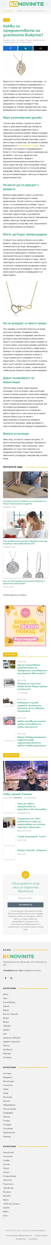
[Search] (47, 4)
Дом (5, 1034)
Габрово (7, 1026)
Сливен (6, 1160)
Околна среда (9, 1109)
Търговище (8, 1188)
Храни (6, 1200)
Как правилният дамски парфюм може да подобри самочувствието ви (25, 542)
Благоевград (9, 1002)
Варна (6, 1010)
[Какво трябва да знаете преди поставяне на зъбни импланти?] (9, 721)
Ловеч (6, 1089)
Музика (6, 1101)
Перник (6, 1117)
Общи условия (41, 1236)
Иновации (7, 1049)
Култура (7, 1073)
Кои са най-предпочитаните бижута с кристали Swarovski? (24, 582)
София (6, 1168)
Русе (5, 1215)
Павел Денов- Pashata (17, 794)
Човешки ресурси (11, 1204)
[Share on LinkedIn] (25, 48)
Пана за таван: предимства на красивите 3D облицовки (32, 806)
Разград (7, 1136)
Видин (6, 1018)
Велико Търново (10, 1014)
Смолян (6, 1164)
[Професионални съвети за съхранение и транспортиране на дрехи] (25, 484)
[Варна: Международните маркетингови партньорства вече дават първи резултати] (9, 736)
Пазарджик (8, 1113)
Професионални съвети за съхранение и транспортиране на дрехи (24, 502)
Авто (5, 994)
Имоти (6, 1045)
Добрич (6, 1030)
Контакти (33, 1239)
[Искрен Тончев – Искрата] (9, 854)
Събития (7, 1180)
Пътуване (8, 1129)
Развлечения (9, 1132)
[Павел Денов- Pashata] (25, 776)
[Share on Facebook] (10, 48)
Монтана (7, 1097)
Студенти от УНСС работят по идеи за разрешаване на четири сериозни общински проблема (31, 824)
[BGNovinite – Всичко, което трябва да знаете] (26, 4)
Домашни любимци (12, 1038)
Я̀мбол (6, 1212)
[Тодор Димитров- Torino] (9, 840)
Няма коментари (11, 42)
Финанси (7, 1192)
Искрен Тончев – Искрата (32, 850)
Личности (8, 1085)
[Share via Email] (40, 48)
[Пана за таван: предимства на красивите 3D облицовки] (9, 807)
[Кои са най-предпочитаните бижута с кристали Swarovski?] (25, 564)
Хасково (7, 1196)
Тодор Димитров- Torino (31, 836)
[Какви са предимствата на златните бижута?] (25, 65)
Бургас (6, 1006)
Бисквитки (21, 1239)
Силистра (8, 1156)
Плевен (6, 1121)
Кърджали (7, 1077)
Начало (20, 11)
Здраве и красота (11, 1042)
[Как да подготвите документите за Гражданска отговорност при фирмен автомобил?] (9, 664)
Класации (7, 1057)
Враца (6, 1022)
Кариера (7, 1053)
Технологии (8, 1184)
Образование (9, 1105)
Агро (5, 998)
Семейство (8, 1152)
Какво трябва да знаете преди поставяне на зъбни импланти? (31, 724)
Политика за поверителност (19, 1236)
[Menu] (4, 4)
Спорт (6, 1172)
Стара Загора (9, 1176)
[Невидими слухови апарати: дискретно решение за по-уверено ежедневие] (9, 702)
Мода (6, 20)
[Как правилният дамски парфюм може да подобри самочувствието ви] (25, 524)
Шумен (6, 1208)
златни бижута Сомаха (28, 145)
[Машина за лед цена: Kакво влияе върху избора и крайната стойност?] (9, 683)
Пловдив (7, 1125)
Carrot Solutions (38, 1230)
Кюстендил (8, 1081)
